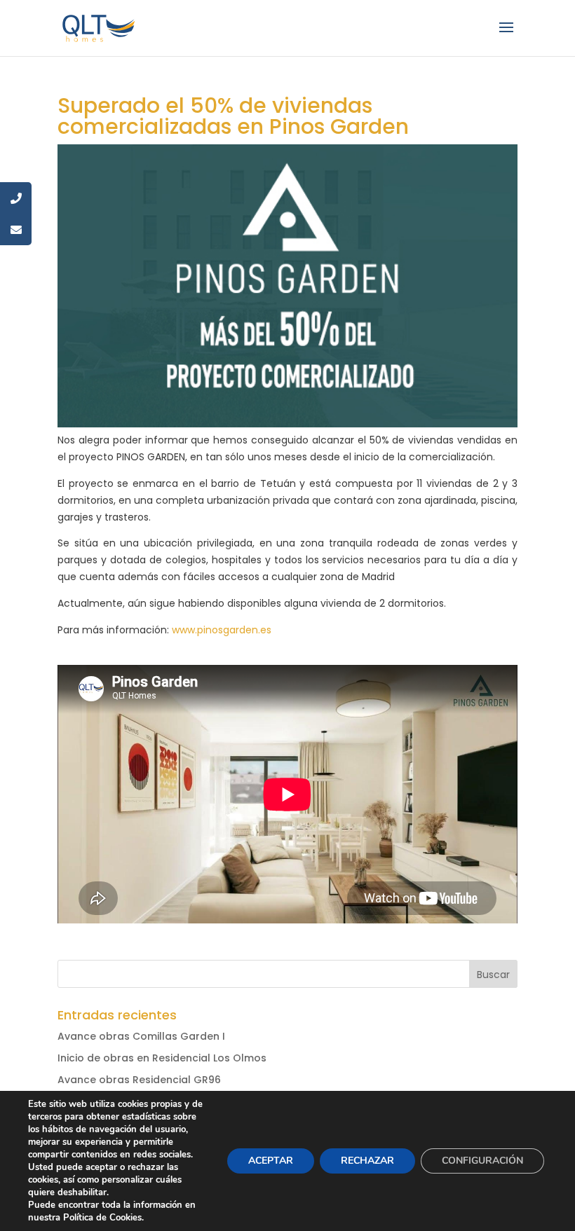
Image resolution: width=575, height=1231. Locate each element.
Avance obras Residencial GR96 (139, 1080)
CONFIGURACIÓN (482, 1160)
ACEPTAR (270, 1160)
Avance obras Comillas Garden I (141, 1036)
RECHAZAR (367, 1160)
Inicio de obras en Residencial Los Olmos (162, 1058)
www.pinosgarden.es (221, 630)
